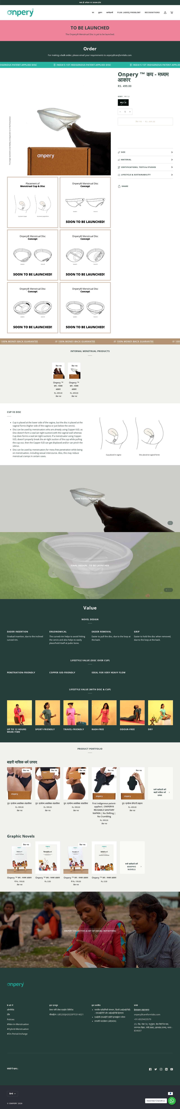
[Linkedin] (166, 1069)
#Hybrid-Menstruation (18, 1029)
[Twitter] (155, 1069)
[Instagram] (161, 1069)
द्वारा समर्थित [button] (96, 1005)
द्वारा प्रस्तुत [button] (53, 1005)
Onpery (13, 1103)
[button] (100, 12)
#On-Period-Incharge (17, 1033)
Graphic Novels (21, 836)
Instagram (106, 2)
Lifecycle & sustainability (136, 175)
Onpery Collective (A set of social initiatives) (90, 930)
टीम (8, 1014)
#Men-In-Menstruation (18, 1024)
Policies (10, 1019)
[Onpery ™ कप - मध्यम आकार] (47, 857)
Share (125, 186)
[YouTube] (171, 1069)
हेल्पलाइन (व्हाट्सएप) (141, 1009)
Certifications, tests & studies (138, 167)
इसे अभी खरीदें (145, 133)
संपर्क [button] (136, 1005)
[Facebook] (150, 1069)
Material (126, 159)
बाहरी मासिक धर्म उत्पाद (22, 762)
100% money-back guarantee (31, 341)
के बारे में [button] (10, 1005)
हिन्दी (11, 1093)
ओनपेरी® (10, 1009)
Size (123, 152)
